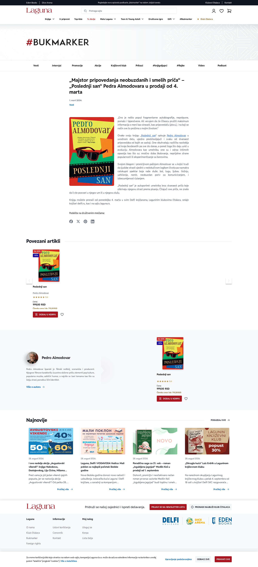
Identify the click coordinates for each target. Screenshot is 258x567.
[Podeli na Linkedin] (92, 221)
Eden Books (31, 2)
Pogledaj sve (218, 420)
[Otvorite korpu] (229, 11)
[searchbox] (129, 11)
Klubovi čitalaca (212, 2)
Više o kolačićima (68, 561)
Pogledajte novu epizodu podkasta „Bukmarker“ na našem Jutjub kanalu (129, 2)
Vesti (71, 104)
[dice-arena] (195, 521)
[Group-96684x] (222, 521)
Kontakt (228, 2)
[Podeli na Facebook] (71, 221)
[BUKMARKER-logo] (57, 42)
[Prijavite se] (213, 11)
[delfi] (170, 521)
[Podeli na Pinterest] (85, 221)
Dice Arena (47, 2)
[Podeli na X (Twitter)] (78, 221)
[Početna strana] (40, 11)
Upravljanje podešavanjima (178, 559)
